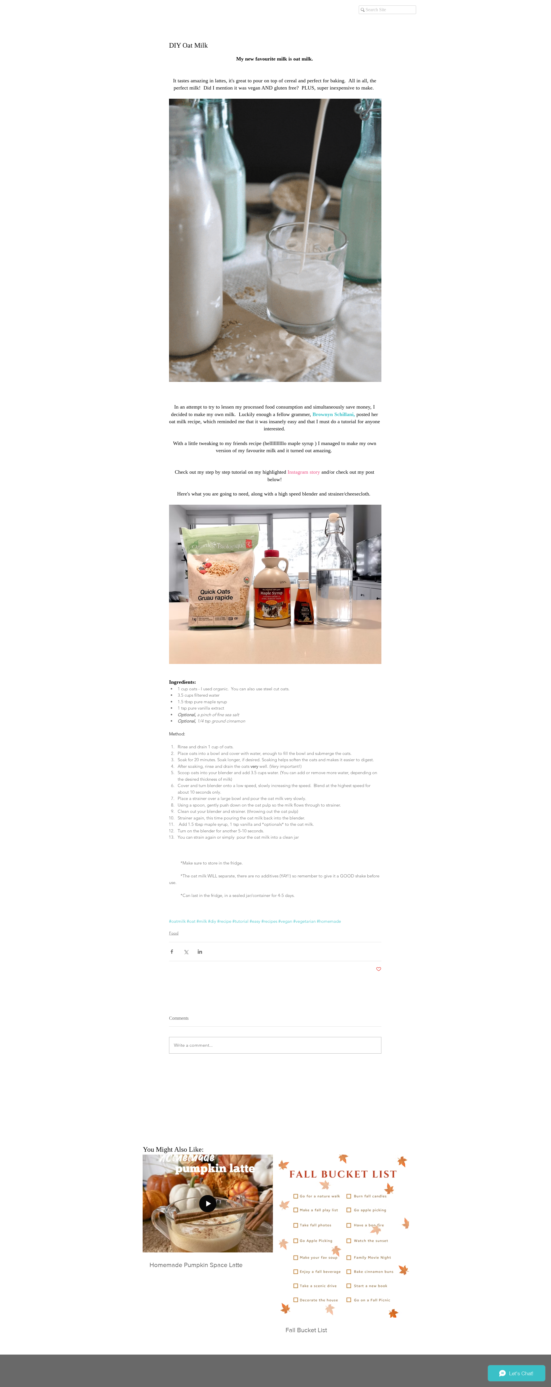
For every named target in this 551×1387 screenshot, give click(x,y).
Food (174, 933)
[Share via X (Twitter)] (186, 951)
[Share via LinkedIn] (200, 951)
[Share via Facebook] (171, 951)
